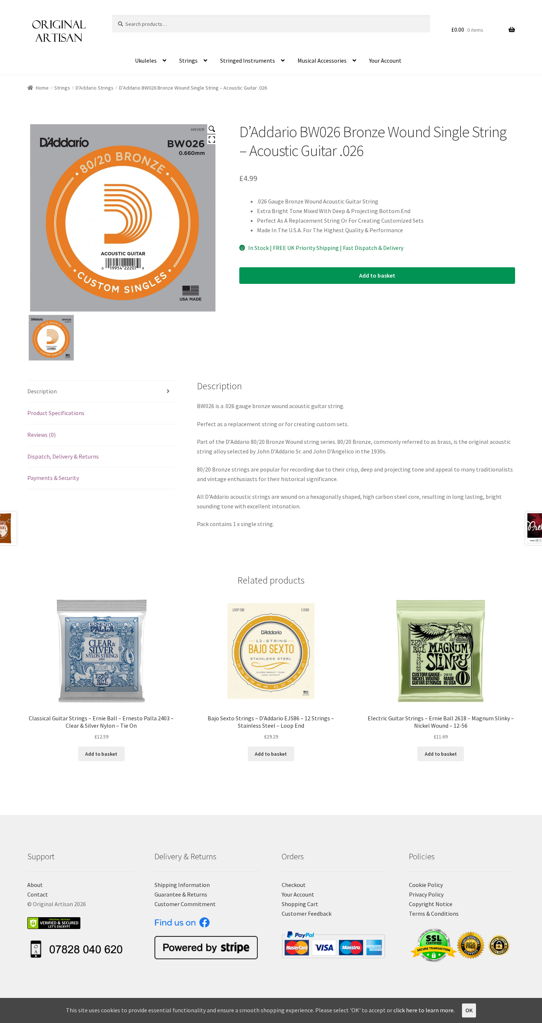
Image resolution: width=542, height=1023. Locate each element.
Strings (188, 60)
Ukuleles (146, 60)
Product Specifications (55, 413)
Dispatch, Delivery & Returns (63, 456)
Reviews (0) (41, 434)
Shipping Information (182, 884)
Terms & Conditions (434, 913)
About (35, 884)
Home (42, 87)
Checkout (294, 884)
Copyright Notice (430, 904)
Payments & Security (53, 477)
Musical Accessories (322, 60)
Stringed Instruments (247, 60)
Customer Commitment (185, 904)
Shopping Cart (300, 904)
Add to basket (377, 275)
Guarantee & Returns (180, 894)
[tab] (101, 392)
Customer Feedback (306, 913)
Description (42, 391)
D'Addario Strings (95, 87)
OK (469, 1010)
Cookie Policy (426, 884)
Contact (37, 894)
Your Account (385, 60)
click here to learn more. (424, 1010)
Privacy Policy (426, 894)
